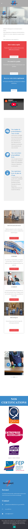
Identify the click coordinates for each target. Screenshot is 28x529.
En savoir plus (14, 238)
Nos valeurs (14, 73)
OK (14, 526)
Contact (14, 90)
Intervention (14, 56)
